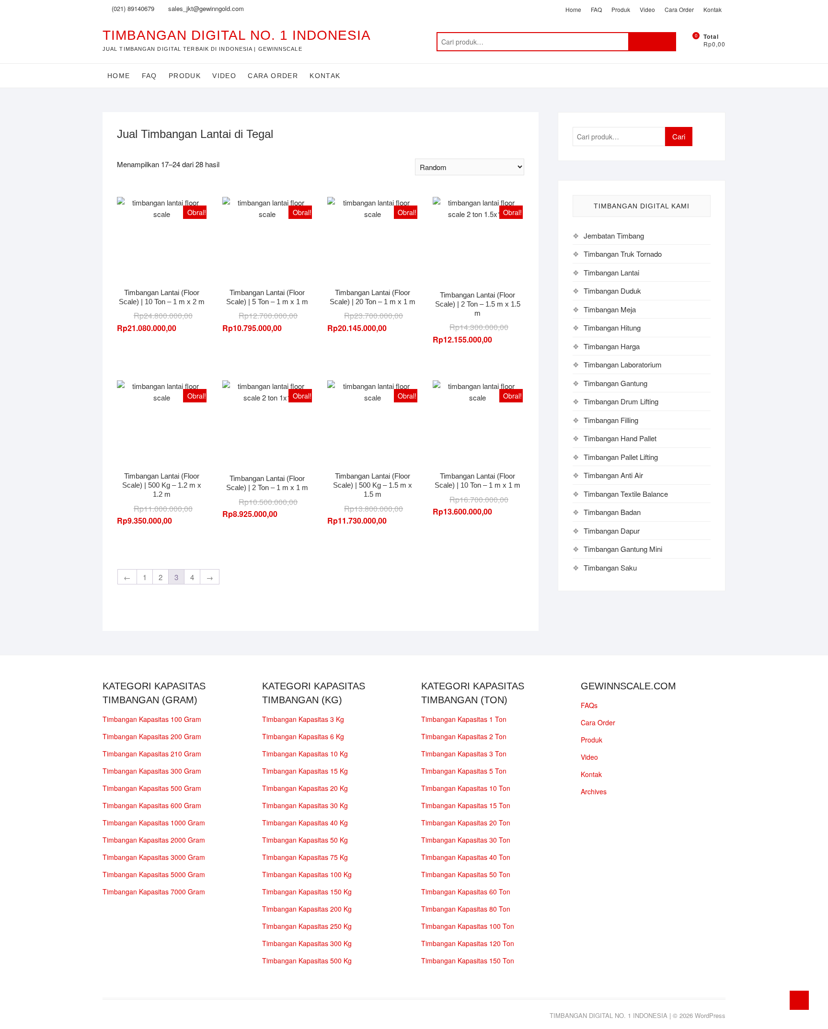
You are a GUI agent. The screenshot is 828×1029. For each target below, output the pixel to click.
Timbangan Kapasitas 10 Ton (465, 788)
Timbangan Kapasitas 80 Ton (465, 909)
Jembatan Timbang (614, 235)
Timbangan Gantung (615, 383)
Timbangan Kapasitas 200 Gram (152, 736)
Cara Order (679, 9)
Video (647, 9)
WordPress (710, 1015)
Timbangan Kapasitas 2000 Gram (154, 840)
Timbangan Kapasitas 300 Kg (307, 943)
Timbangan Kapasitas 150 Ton (467, 960)
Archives (594, 791)
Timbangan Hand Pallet (620, 438)
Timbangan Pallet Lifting (621, 457)
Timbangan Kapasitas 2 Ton (463, 736)
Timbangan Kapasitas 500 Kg (307, 960)
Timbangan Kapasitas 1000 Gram (154, 822)
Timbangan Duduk (612, 291)
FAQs (589, 705)
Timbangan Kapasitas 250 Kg (307, 926)
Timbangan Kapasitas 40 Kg (305, 822)
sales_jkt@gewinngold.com (205, 8)
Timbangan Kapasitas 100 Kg (307, 874)
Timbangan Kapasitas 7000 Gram (154, 891)
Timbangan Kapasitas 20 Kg (305, 788)
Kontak (712, 9)
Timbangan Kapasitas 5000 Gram (154, 874)
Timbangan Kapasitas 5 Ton (463, 771)
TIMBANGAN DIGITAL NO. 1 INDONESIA (237, 35)
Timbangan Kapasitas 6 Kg (303, 736)
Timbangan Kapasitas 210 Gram (152, 753)
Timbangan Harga (612, 346)
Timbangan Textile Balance (626, 494)
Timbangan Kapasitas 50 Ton (465, 874)
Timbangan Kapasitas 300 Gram (152, 771)
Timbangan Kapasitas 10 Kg (305, 753)
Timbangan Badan (612, 512)
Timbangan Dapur (612, 531)
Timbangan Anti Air (613, 475)
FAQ (596, 9)
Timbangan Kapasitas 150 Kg (307, 891)
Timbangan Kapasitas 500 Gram (152, 788)
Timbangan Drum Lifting (621, 401)
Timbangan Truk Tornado (623, 254)
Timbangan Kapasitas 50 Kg (305, 840)
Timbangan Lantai (611, 272)
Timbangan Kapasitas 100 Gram (152, 719)
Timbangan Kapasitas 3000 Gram (154, 857)
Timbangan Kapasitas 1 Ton (463, 719)
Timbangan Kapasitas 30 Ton (465, 840)
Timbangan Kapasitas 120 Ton (467, 943)
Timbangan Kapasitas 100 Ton (467, 926)
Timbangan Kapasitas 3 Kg (303, 719)
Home (573, 9)
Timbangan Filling (611, 420)
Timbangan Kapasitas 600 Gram (152, 805)
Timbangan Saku (610, 567)
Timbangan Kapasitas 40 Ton (465, 857)
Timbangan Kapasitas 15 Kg (305, 771)
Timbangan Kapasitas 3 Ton (463, 753)
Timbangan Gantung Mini (623, 549)
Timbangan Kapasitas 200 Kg (307, 909)
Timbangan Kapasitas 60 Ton (465, 891)
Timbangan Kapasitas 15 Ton (465, 805)
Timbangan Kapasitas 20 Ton (465, 822)
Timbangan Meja (610, 309)
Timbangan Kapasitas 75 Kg (305, 857)
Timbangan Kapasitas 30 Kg (305, 805)
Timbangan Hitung (612, 327)
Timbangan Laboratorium (623, 364)
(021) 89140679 (132, 8)
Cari (652, 41)
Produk (620, 9)
